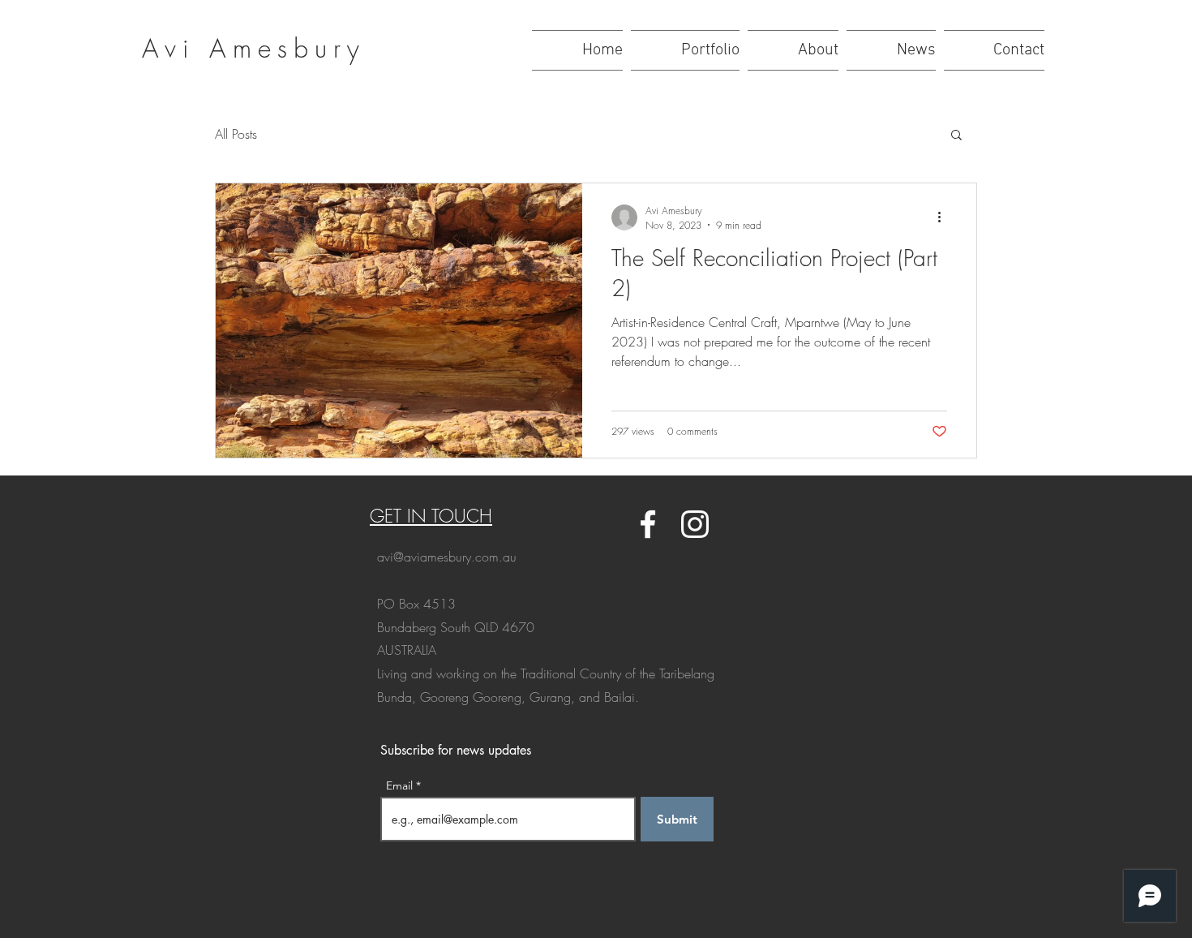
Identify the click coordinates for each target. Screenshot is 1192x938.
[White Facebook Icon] (648, 524)
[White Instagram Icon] (695, 524)
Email (401, 785)
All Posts (236, 134)
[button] (956, 135)
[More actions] (944, 217)
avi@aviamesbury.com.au (447, 557)
